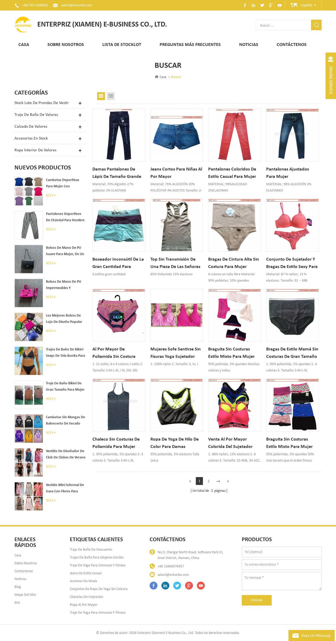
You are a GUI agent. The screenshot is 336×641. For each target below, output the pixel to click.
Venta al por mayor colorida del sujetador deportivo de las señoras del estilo (233, 443)
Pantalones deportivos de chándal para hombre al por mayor (65, 218)
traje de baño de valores (36, 114)
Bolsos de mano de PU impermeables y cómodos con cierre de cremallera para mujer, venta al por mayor (64, 285)
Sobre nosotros (66, 44)
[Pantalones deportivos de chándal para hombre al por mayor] (29, 225)
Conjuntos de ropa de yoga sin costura (99, 589)
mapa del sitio (25, 594)
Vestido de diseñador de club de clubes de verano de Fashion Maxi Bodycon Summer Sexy (66, 455)
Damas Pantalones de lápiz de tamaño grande (116, 173)
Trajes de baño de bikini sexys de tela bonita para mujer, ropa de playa (65, 353)
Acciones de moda (83, 581)
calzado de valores (30, 126)
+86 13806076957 (171, 566)
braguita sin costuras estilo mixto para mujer (231, 353)
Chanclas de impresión (86, 597)
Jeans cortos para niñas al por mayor (176, 173)
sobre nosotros (25, 563)
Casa (23, 44)
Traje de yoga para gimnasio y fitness (97, 565)
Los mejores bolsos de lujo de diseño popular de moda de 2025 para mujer (64, 319)
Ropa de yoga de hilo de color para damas (174, 443)
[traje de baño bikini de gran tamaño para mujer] (29, 395)
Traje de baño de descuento (91, 549)
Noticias (248, 44)
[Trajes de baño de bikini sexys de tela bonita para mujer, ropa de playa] (29, 361)
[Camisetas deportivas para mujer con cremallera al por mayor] (29, 191)
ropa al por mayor (83, 604)
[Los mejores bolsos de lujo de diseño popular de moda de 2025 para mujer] (29, 327)
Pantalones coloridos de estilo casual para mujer (232, 173)
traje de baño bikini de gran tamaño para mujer (65, 386)
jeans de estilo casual (86, 573)
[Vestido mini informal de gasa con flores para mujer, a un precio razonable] (29, 496)
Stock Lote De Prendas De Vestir (41, 102)
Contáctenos (292, 44)
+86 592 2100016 (35, 5)
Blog (17, 587)
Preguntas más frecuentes (190, 44)
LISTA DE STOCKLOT (121, 44)
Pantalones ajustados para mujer (287, 173)
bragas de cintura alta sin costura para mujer (233, 263)
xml (17, 602)
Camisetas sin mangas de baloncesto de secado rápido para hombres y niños (65, 421)
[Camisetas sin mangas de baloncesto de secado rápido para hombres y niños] (29, 429)
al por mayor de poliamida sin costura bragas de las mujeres (114, 353)
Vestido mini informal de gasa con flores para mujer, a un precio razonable (65, 489)
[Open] (331, 79)
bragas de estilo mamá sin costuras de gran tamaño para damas (292, 353)
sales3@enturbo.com (76, 5)
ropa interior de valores (35, 149)
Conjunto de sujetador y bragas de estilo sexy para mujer (292, 263)
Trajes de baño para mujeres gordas (97, 557)
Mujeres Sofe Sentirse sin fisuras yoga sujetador (175, 353)
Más (49, 195)
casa (17, 555)
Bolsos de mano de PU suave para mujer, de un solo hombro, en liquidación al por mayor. (65, 251)
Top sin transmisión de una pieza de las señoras (175, 263)
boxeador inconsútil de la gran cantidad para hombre (118, 263)
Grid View (101, 96)
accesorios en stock (31, 138)
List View (111, 96)
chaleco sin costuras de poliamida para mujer (116, 443)
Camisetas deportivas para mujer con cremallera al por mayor (64, 184)
